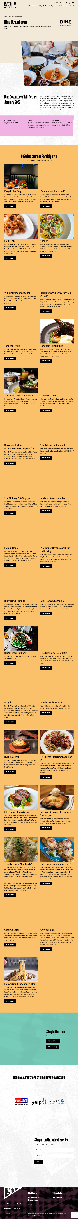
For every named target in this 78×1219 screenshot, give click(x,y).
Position (65, 1213)
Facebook (51, 1047)
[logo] (13, 1193)
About (72, 6)
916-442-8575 (16, 1209)
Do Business (63, 6)
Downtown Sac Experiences (16, 16)
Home (5, 16)
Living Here (53, 6)
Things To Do (43, 6)
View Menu (10, 206)
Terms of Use (38, 1215)
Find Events (32, 6)
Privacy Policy (31, 1215)
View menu (46, 410)
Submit (38, 1162)
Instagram (52, 1041)
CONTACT (9, 1214)
